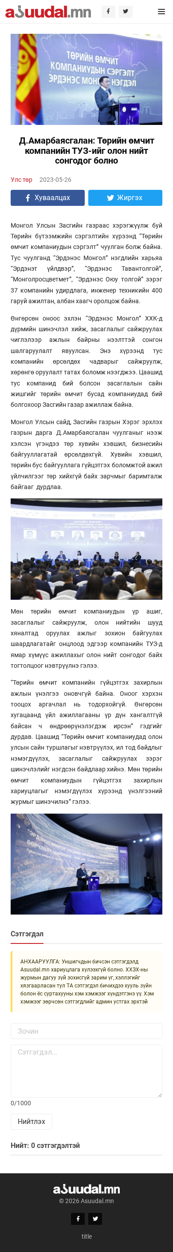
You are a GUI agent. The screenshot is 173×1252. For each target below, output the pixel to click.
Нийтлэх (31, 1121)
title (87, 1236)
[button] (161, 11)
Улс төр (21, 179)
